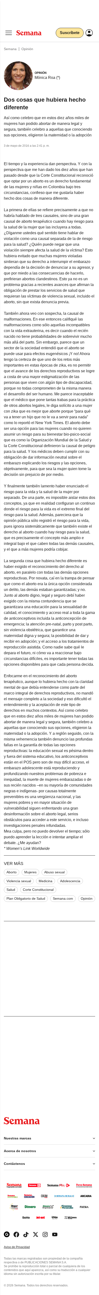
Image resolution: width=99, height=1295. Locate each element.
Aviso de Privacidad (22, 1247)
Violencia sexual (18, 881)
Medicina (45, 881)
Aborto (11, 872)
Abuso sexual (54, 872)
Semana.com (63, 898)
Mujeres (30, 872)
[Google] (7, 1234)
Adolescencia (70, 881)
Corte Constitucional (38, 890)
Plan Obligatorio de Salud (25, 898)
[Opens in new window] (16, 1234)
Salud (10, 890)
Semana (10, 49)
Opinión (27, 49)
